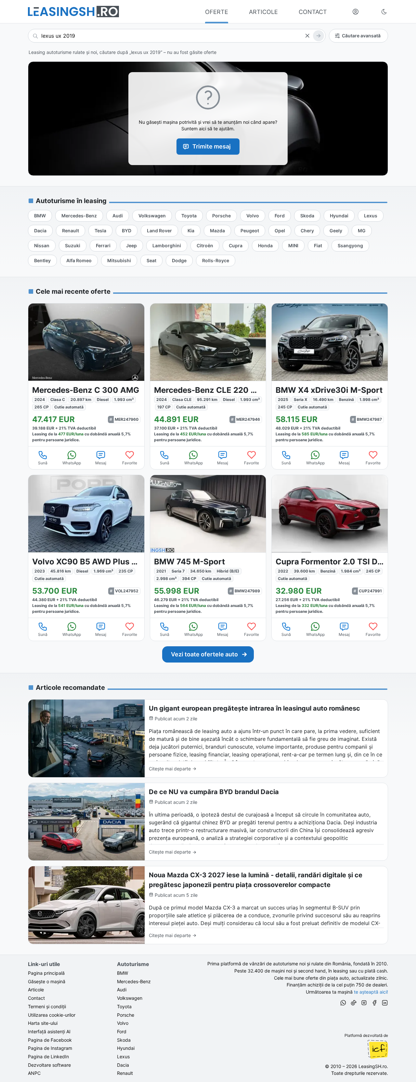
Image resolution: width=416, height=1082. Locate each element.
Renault (125, 1073)
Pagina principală (46, 973)
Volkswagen (129, 998)
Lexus (123, 1056)
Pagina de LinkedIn (48, 1056)
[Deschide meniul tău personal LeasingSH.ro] (355, 11)
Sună (42, 462)
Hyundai (126, 1048)
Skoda (124, 1040)
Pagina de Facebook (50, 1040)
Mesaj (100, 462)
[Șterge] (307, 35)
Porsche (125, 1015)
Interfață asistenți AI (49, 1031)
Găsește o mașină (46, 981)
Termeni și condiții (47, 1006)
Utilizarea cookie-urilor (51, 1015)
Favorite (129, 462)
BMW (122, 973)
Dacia (123, 1065)
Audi (121, 989)
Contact (36, 998)
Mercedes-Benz (134, 981)
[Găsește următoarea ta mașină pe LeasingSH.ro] (73, 11)
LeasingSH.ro (372, 1066)
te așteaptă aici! (371, 992)
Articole (36, 989)
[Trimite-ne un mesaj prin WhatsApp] (343, 1003)
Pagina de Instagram (50, 1048)
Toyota (124, 1006)
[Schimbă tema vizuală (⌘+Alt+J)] (384, 11)
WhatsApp (71, 462)
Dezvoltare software (49, 1065)
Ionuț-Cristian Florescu (377, 1049)
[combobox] (177, 36)
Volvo (122, 1023)
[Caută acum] (318, 35)
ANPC (34, 1073)
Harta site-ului (43, 1023)
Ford (121, 1031)
